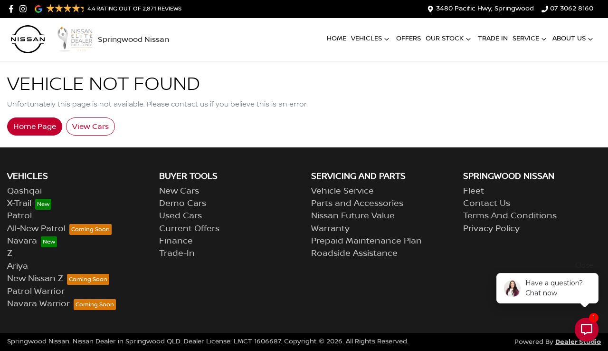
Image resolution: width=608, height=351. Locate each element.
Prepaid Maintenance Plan (366, 241)
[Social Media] (13, 9)
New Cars (179, 191)
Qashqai (24, 191)
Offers (408, 38)
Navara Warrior (38, 304)
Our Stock (445, 38)
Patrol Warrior (36, 291)
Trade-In (177, 253)
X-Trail (19, 203)
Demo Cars (182, 203)
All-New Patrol (36, 229)
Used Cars (180, 216)
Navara (22, 241)
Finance (176, 241)
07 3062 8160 (571, 8)
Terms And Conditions (510, 216)
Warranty (330, 229)
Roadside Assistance (354, 253)
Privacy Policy (491, 229)
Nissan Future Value (353, 216)
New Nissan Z (35, 278)
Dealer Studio (578, 342)
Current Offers (189, 229)
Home (336, 38)
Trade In (493, 38)
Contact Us (486, 203)
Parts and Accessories (357, 203)
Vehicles (366, 38)
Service (526, 38)
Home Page (34, 126)
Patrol (19, 216)
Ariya (17, 266)
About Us (569, 38)
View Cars (90, 126)
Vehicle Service (342, 191)
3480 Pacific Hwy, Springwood (485, 8)
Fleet (473, 191)
